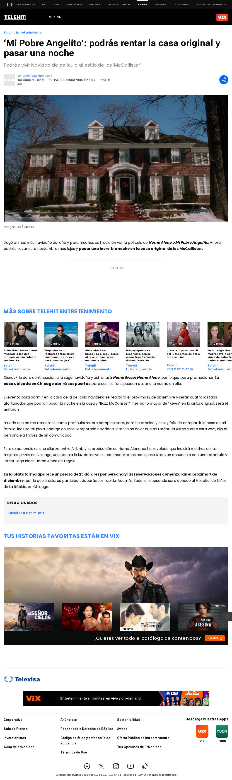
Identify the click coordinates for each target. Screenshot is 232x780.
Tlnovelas (181, 4)
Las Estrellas (26, 4)
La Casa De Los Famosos (211, 4)
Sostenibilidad (128, 720)
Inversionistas (15, 738)
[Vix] (222, 17)
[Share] (223, 79)
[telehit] (15, 17)
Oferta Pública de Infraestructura (143, 738)
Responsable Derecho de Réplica (86, 729)
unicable (94, 4)
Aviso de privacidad (19, 747)
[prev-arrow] (1, 617)
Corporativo (13, 720)
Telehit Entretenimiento (23, 32)
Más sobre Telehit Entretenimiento (58, 311)
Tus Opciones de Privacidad (139, 747)
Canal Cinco (74, 4)
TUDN (55, 4)
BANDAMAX (161, 4)
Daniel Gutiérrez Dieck (37, 76)
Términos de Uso (73, 752)
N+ (43, 4)
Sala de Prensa (16, 729)
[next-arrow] (227, 616)
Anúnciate (68, 720)
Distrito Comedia (119, 4)
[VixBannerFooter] (116, 698)
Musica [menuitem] (55, 17)
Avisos (122, 729)
